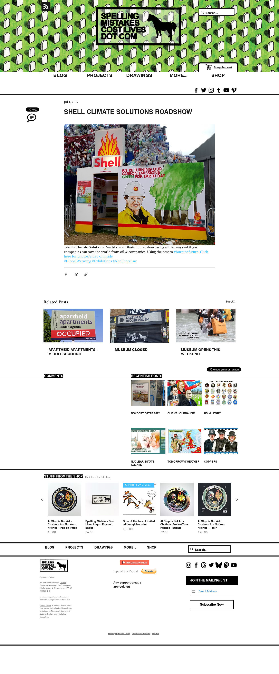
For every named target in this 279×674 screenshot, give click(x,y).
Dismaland (55, 611)
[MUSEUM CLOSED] (139, 326)
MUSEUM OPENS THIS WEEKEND (200, 352)
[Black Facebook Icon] (196, 90)
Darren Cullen (45, 605)
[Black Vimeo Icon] (233, 90)
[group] (139, 510)
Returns (155, 633)
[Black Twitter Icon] (203, 90)
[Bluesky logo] (218, 565)
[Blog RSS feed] (45, 6)
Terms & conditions (141, 633)
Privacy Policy (123, 633)
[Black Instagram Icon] (211, 90)
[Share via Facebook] (66, 274)
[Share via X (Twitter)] (76, 274)
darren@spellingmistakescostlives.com (55, 599)
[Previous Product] (41, 499)
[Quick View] (64, 499)
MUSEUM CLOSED (131, 350)
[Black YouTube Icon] (226, 90)
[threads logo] (203, 565)
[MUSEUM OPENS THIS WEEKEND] (205, 325)
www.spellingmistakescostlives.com (54, 596)
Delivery (112, 633)
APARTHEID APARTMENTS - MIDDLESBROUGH (73, 352)
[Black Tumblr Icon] (218, 90)
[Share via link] (86, 274)
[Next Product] (237, 499)
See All (230, 301)
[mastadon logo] (226, 565)
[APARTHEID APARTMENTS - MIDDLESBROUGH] (73, 325)
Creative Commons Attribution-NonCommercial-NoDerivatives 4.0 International (55, 585)
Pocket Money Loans (63, 608)
